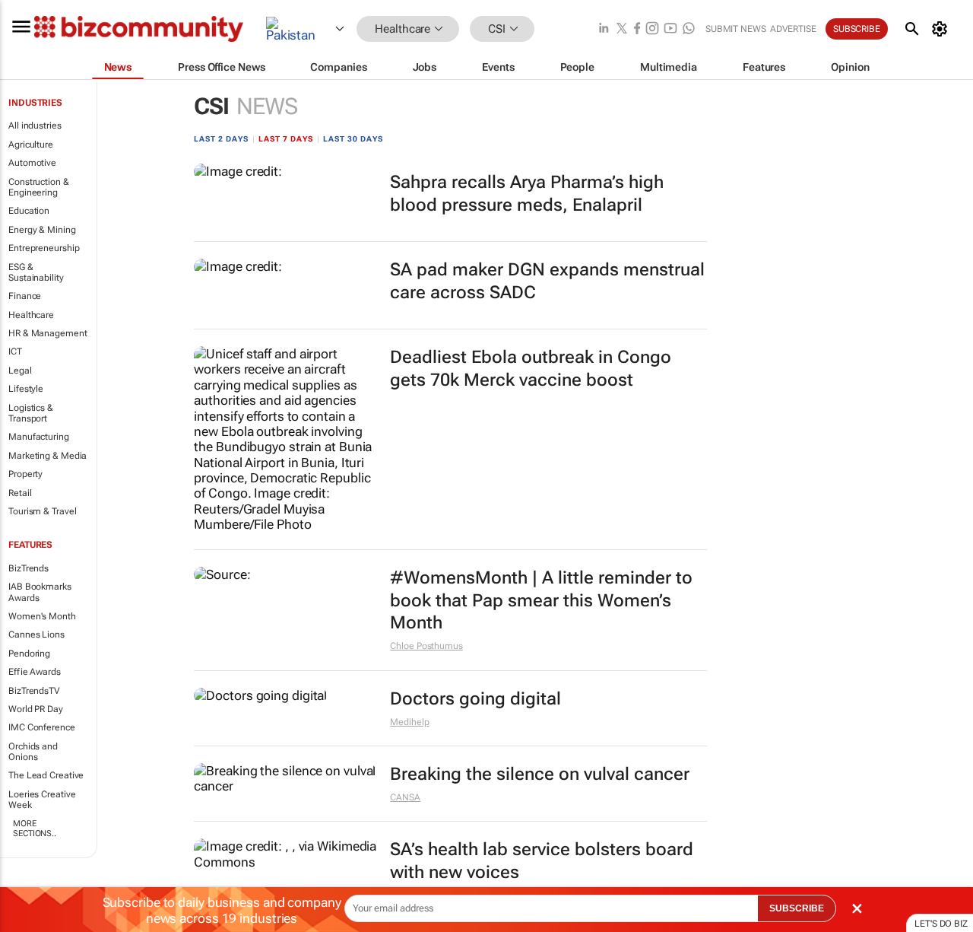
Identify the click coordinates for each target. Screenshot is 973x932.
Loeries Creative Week (41, 799)
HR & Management (47, 333)
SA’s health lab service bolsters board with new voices (541, 861)
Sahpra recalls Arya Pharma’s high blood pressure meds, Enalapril (527, 193)
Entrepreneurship (43, 248)
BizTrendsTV (34, 690)
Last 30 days (353, 139)
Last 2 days (221, 139)
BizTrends (28, 568)
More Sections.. (34, 828)
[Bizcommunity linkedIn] (603, 29)
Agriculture (30, 144)
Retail (19, 493)
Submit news (735, 28)
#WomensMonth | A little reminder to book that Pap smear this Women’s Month (541, 601)
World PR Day (35, 709)
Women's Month (42, 616)
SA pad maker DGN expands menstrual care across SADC (547, 281)
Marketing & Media (47, 455)
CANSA (405, 797)
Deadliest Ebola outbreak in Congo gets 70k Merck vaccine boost (530, 368)
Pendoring (29, 653)
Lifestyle (25, 388)
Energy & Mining (42, 229)
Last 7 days (285, 139)
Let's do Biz (941, 923)
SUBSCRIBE (796, 908)
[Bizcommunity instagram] (652, 29)
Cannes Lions (36, 634)
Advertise (793, 28)
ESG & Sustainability (36, 272)
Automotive (32, 162)
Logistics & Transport (30, 413)
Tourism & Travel (42, 511)
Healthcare (31, 315)
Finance (24, 296)
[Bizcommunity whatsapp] (689, 29)
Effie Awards (34, 671)
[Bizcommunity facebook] (637, 29)
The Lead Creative (46, 775)
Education (28, 210)
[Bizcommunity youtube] (670, 29)
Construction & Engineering (38, 187)
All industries (35, 125)
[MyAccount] (942, 28)
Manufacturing (38, 436)
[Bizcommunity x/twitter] (622, 29)
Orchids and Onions (33, 751)
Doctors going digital (475, 699)
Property (25, 474)
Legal (20, 370)
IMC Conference (41, 727)
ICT (15, 351)
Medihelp (409, 722)
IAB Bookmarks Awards (39, 592)
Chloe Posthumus (426, 646)
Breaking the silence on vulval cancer (539, 774)
